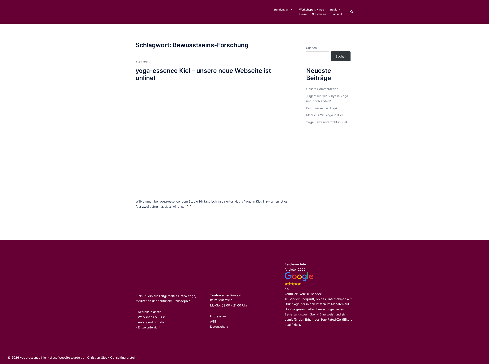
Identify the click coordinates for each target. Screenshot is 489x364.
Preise (303, 14)
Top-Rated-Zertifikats (336, 319)
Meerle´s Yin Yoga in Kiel (324, 115)
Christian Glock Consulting (106, 357)
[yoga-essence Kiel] (195, 11)
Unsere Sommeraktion (322, 89)
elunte (148, 327)
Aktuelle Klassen (149, 312)
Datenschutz (219, 326)
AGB (213, 321)
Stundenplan (281, 9)
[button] (351, 11)
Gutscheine (319, 14)
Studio (333, 9)
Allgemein (143, 62)
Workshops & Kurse (311, 9)
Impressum (218, 316)
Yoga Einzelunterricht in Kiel (326, 122)
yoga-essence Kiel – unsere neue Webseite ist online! (203, 74)
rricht (156, 327)
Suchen (311, 48)
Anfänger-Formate (151, 322)
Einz (141, 327)
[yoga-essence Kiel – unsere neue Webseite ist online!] (214, 140)
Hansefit (336, 14)
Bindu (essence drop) (321, 108)
